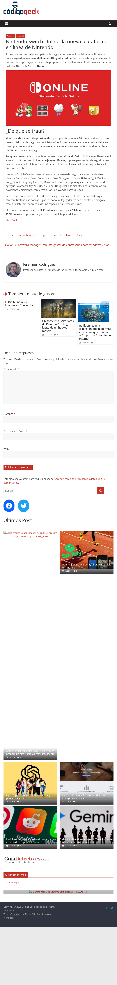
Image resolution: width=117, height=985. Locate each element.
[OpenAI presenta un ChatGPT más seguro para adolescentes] (30, 763)
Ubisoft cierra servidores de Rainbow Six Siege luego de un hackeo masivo (58, 326)
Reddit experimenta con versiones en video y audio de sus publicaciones (31, 841)
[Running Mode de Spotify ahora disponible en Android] (86, 532)
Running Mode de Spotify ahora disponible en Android (86, 566)
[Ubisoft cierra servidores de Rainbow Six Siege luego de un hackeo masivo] (58, 300)
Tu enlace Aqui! (11, 882)
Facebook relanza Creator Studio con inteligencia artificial (83, 796)
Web (6, 449)
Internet (20, 36)
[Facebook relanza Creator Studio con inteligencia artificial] (86, 763)
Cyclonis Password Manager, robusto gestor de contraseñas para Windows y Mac (57, 247)
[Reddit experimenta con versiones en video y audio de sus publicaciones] (30, 807)
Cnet (14, 220)
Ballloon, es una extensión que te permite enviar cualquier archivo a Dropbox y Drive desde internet (95, 332)
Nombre (9, 414)
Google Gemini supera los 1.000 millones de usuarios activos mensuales (87, 841)
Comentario (11, 369)
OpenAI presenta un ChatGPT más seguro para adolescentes (30, 796)
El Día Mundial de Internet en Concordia (19, 303)
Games (10, 36)
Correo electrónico (15, 431)
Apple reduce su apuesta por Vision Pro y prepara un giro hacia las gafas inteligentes (31, 752)
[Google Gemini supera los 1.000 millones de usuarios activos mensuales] (86, 807)
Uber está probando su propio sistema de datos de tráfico (44, 235)
